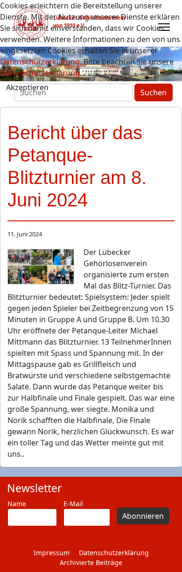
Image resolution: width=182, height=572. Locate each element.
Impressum (52, 552)
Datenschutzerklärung (114, 552)
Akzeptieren (27, 87)
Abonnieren (143, 516)
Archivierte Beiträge (91, 562)
